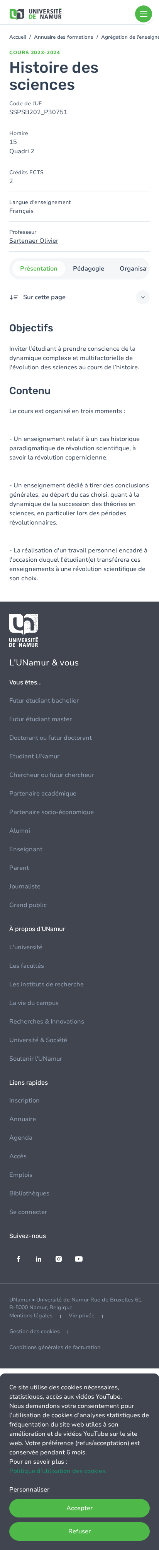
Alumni (19, 830)
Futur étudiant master (40, 719)
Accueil (17, 37)
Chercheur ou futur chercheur (51, 775)
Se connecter (28, 1212)
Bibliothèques (29, 1193)
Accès (18, 1156)
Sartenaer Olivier (33, 241)
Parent (19, 868)
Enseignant (25, 849)
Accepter (79, 1508)
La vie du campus (34, 1003)
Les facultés (26, 966)
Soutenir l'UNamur (35, 1058)
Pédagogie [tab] (88, 268)
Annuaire (22, 1119)
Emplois (20, 1175)
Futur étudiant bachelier (44, 700)
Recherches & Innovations (46, 1021)
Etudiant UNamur (34, 756)
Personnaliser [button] (29, 1489)
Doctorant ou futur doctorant (50, 738)
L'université (25, 947)
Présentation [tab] (39, 268)
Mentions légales (30, 1315)
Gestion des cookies (34, 1331)
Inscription (24, 1100)
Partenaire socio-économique (51, 812)
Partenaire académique (42, 793)
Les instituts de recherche (46, 984)
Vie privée (82, 1315)
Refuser (79, 1531)
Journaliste (25, 886)
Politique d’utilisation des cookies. (58, 1471)
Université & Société (38, 1040)
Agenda (20, 1137)
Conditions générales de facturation (54, 1347)
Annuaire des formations (63, 37)
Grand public (28, 905)
